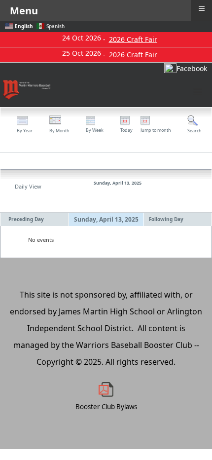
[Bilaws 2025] (106, 389)
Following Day (166, 219)
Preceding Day (26, 219)
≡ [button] (201, 8)
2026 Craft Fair (133, 39)
